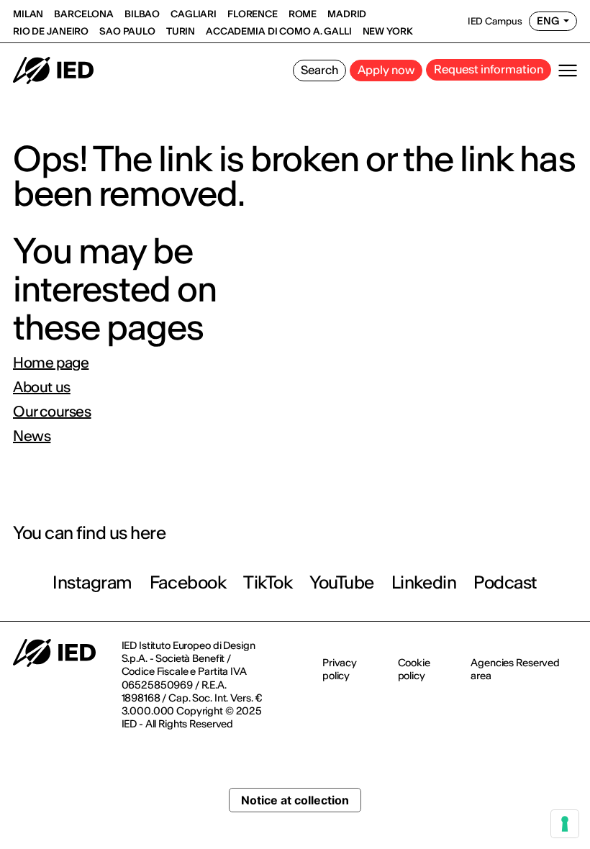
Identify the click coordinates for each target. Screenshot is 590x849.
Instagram (92, 582)
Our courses (52, 411)
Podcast (505, 582)
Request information (488, 69)
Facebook (188, 582)
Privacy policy (339, 669)
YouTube (341, 582)
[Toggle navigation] (567, 70)
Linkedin (423, 582)
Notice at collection (295, 800)
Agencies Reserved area (515, 669)
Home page (50, 363)
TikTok (267, 582)
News (31, 436)
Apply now (386, 70)
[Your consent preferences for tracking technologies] (564, 823)
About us (42, 387)
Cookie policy (414, 669)
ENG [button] (548, 20)
